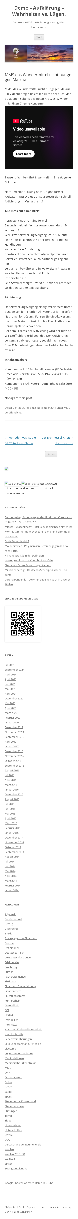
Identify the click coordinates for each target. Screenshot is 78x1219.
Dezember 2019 (14, 727)
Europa (9, 972)
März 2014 (11, 880)
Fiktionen (10, 981)
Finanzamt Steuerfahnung (20, 986)
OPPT (8, 1072)
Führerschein (12, 1000)
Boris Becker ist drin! (17, 541)
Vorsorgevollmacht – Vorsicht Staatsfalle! (29, 560)
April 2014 (10, 876)
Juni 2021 (10, 684)
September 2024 (14, 669)
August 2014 (12, 856)
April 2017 (10, 741)
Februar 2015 (12, 828)
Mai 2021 (10, 689)
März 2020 (11, 713)
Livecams (10, 1048)
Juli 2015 (9, 804)
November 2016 (14, 756)
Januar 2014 (12, 890)
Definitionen (12, 948)
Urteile (9, 1135)
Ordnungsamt (13, 1077)
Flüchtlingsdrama (15, 996)
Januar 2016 (12, 789)
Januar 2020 (12, 722)
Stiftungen (11, 1111)
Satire (8, 1092)
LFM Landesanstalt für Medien (23, 1044)
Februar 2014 (12, 885)
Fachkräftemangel (15, 976)
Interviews (11, 1024)
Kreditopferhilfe (14, 1034)
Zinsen (9, 1163)
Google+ (10, 1183)
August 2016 (12, 770)
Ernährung (11, 967)
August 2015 (12, 799)
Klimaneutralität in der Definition (24, 555)
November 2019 (14, 732)
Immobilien (11, 1020)
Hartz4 (9, 1015)
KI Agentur (10, 1207)
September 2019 (14, 737)
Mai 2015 (10, 813)
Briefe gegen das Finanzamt (21, 938)
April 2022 (10, 679)
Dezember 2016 (14, 751)
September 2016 (14, 765)
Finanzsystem (13, 991)
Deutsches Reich (14, 952)
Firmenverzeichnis (49, 1207)
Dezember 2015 (14, 794)
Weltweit (10, 1159)
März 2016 (11, 785)
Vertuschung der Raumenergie (23, 1144)
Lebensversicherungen (18, 1039)
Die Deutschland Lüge (18, 957)
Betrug (9, 924)
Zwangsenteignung (16, 1168)
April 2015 (10, 818)
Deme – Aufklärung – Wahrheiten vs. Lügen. (39, 11)
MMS (67, 407)
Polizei (8, 1082)
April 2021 (10, 693)
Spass (8, 1096)
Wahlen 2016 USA (15, 1154)
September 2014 (14, 852)
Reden (8, 1087)
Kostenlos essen (24, 1183)
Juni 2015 (10, 809)
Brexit (8, 933)
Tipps (8, 1120)
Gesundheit (12, 1005)
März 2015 (11, 823)
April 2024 (10, 674)
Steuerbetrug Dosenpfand (20, 1101)
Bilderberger (12, 928)
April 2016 (10, 780)
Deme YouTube (44, 1183)
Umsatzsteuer (13, 1125)
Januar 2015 (12, 833)
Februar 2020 (12, 717)
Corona (9, 943)
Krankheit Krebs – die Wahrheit (23, 1029)
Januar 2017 (12, 746)
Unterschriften (13, 1130)
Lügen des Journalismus (19, 1053)
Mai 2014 (10, 871)
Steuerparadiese (14, 1106)
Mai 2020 (10, 703)
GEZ (7, 1010)
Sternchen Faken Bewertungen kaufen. (28, 565)
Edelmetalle (12, 962)
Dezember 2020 (14, 698)
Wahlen (9, 1149)
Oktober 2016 (13, 761)
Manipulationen (14, 1058)
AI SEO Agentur (27, 1207)
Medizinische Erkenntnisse (20, 1063)
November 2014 (14, 842)
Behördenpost (13, 919)
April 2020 (10, 708)
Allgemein (10, 914)
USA (7, 1139)
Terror (8, 1115)
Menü (39, 37)
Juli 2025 (9, 665)
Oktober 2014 (13, 847)
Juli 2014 (9, 861)
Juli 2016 (9, 775)
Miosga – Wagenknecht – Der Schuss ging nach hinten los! (39, 527)
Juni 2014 (10, 866)
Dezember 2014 (14, 837)
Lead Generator (23, 1211)
